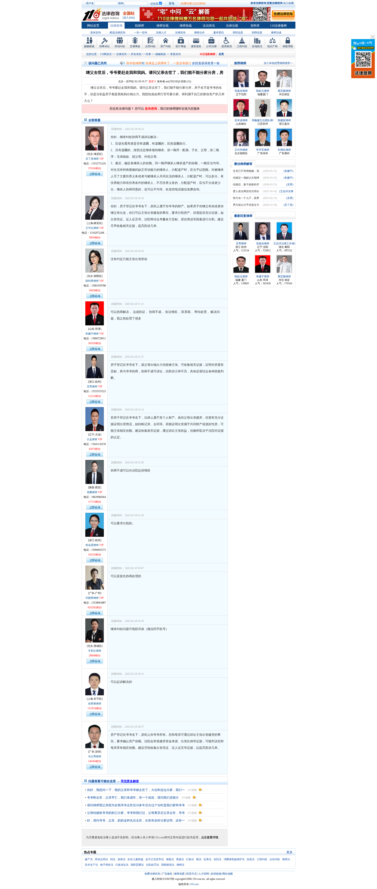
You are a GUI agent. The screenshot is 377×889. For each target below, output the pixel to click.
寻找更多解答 (130, 781)
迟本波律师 (241, 120)
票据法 (180, 859)
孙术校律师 (134, 65)
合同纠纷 (150, 46)
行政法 (190, 859)
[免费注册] (186, 3)
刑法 (112, 859)
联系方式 (191, 873)
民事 (148, 54)
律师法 (180, 864)
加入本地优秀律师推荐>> (278, 63)
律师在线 (162, 25)
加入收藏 (288, 3)
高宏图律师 (284, 90)
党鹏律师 (92, 492)
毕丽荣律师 (92, 597)
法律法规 (232, 25)
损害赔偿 (226, 46)
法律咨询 (116, 25)
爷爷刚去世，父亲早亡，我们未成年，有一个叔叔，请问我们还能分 (133, 797)
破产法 (89, 859)
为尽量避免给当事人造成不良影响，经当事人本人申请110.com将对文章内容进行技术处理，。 (153, 837)
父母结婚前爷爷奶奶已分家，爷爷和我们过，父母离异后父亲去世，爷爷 (136, 813)
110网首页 (106, 54)
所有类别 (136, 54)
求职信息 (238, 32)
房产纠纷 (165, 46)
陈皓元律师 (262, 90)
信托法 (217, 859)
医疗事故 (181, 46)
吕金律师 (92, 439)
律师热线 (186, 25)
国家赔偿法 (167, 864)
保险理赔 (288, 46)
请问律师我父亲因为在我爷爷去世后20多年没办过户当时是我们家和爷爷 (136, 805)
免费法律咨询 (152, 873)
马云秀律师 (94, 756)
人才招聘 (204, 873)
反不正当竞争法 (155, 859)
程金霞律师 (92, 545)
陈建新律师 (284, 120)
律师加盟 (179, 873)
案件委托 (218, 32)
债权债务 (196, 46)
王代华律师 (241, 149)
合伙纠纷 (274, 859)
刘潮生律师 (284, 149)
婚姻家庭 (89, 46)
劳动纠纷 (120, 46)
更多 (289, 852)
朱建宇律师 (92, 333)
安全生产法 (91, 864)
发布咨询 (95, 32)
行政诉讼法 (122, 864)
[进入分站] (129, 17)
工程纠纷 (242, 46)
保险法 (170, 859)
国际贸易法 (137, 864)
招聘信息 (257, 32)
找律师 (139, 25)
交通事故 (135, 46)
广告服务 (167, 873)
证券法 (207, 859)
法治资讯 (209, 25)
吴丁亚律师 (92, 158)
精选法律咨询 (117, 32)
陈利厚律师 (92, 280)
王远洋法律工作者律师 (286, 243)
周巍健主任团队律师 (263, 120)
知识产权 (272, 46)
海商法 (286, 859)
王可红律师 (92, 228)
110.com (194, 884)
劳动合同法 (101, 859)
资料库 (255, 25)
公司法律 (211, 46)
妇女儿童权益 (135, 859)
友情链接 (216, 873)
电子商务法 (106, 864)
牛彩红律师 (94, 650)
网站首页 (93, 25)
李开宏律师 (262, 149)
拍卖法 (251, 859)
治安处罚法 (152, 864)
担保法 (121, 859)
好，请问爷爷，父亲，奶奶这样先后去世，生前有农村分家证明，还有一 (136, 820)
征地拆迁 (257, 46)
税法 (198, 859)
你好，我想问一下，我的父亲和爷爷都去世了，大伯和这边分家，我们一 (136, 790)
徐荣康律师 (94, 703)
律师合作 (199, 32)
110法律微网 (278, 25)
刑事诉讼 (104, 46)
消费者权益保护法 (234, 859)
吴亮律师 (92, 386)
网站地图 (227, 873)
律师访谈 (276, 32)
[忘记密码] (199, 3)
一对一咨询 (140, 32)
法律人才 (161, 32)
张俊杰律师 (241, 90)
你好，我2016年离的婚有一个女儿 (168, 65)
